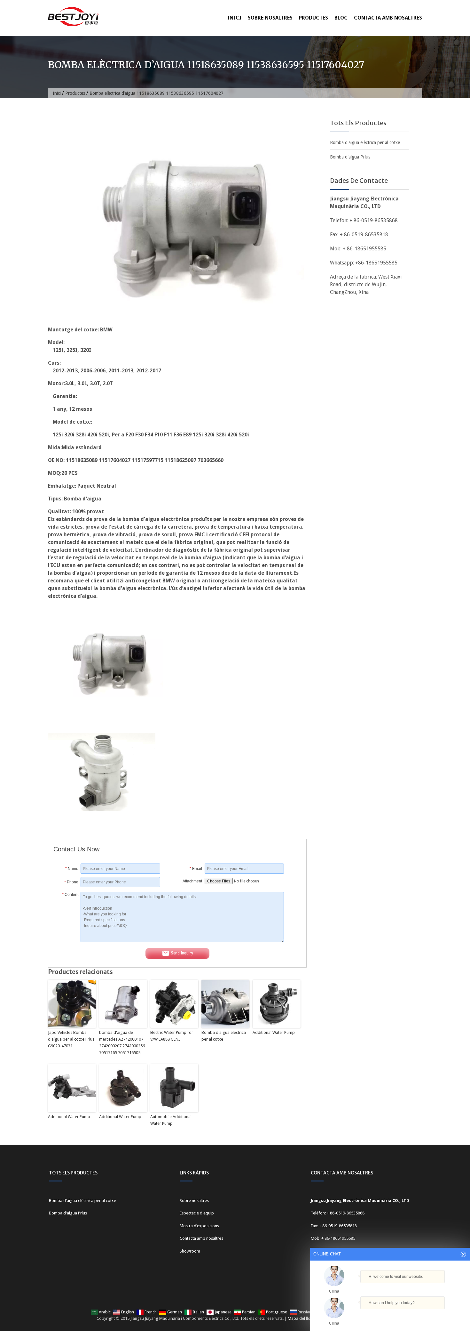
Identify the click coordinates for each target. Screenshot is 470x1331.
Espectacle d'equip (197, 1213)
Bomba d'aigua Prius (350, 156)
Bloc (341, 18)
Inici (234, 18)
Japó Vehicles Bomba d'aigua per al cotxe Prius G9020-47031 (71, 1039)
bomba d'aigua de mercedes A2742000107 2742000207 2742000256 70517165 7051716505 (122, 1042)
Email (196, 868)
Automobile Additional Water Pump (171, 1120)
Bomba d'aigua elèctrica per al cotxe (223, 1036)
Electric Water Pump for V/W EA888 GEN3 (171, 1036)
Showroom (190, 1251)
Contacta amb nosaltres (388, 18)
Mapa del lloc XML (304, 1318)
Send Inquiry (182, 953)
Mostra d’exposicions (199, 1225)
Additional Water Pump (274, 1032)
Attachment (192, 881)
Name (71, 868)
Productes (313, 18)
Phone (71, 882)
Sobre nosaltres (270, 18)
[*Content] (67, 940)
